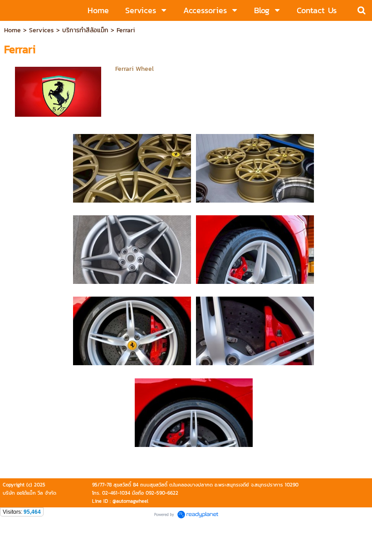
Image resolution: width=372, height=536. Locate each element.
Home (12, 30)
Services (41, 30)
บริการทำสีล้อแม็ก (85, 30)
